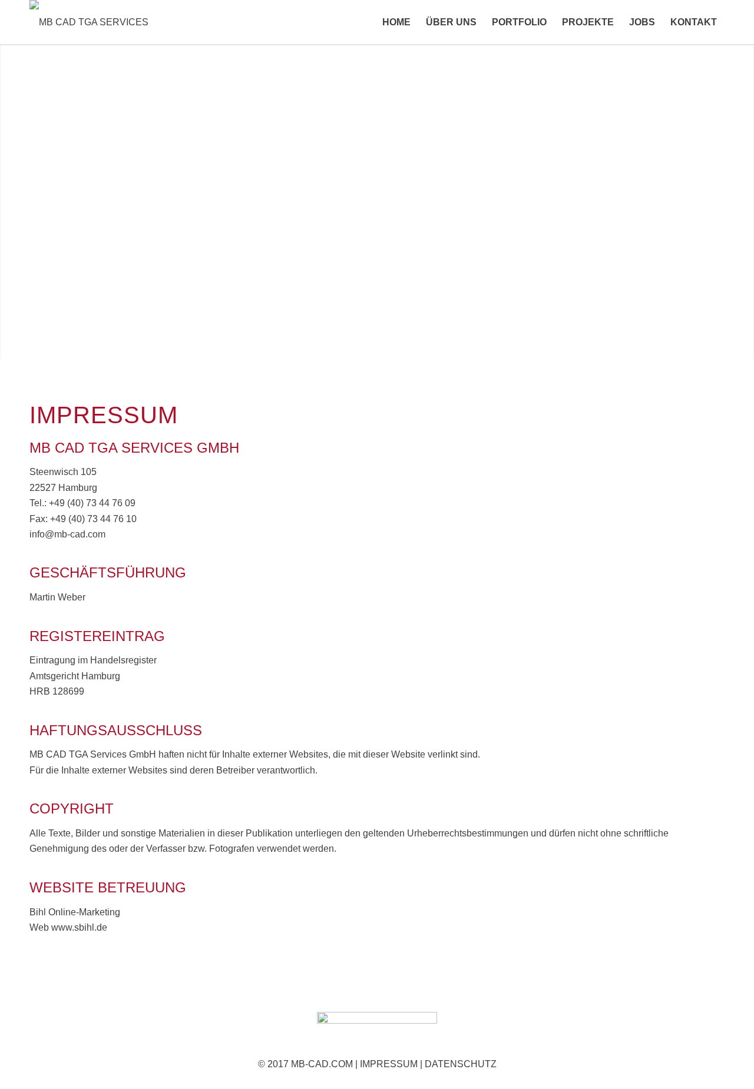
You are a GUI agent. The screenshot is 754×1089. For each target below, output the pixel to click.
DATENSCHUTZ (461, 1064)
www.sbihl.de (79, 927)
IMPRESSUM (389, 1064)
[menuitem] (396, 22)
